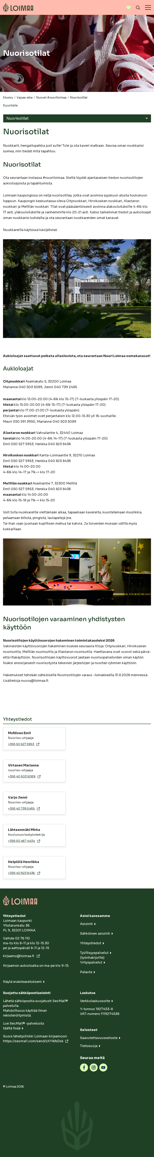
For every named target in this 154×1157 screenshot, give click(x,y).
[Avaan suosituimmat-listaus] (128, 7)
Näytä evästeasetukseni (22, 982)
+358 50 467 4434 (21, 841)
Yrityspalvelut (91, 962)
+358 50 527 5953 (21, 744)
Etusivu (8, 97)
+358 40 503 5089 (22, 776)
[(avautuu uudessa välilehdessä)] (84, 1067)
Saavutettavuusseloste (99, 1038)
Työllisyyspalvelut (94, 953)
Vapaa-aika (24, 97)
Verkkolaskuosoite (95, 1001)
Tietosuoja (88, 1046)
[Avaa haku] (138, 7)
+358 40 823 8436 (21, 873)
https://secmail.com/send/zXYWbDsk (33, 1041)
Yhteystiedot (90, 943)
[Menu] (148, 7)
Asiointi (86, 924)
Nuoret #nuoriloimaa (51, 97)
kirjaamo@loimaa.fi (19, 956)
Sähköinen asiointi (95, 933)
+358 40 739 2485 (21, 808)
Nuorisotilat (17, 118)
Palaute (86, 972)
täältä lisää (11, 1028)
